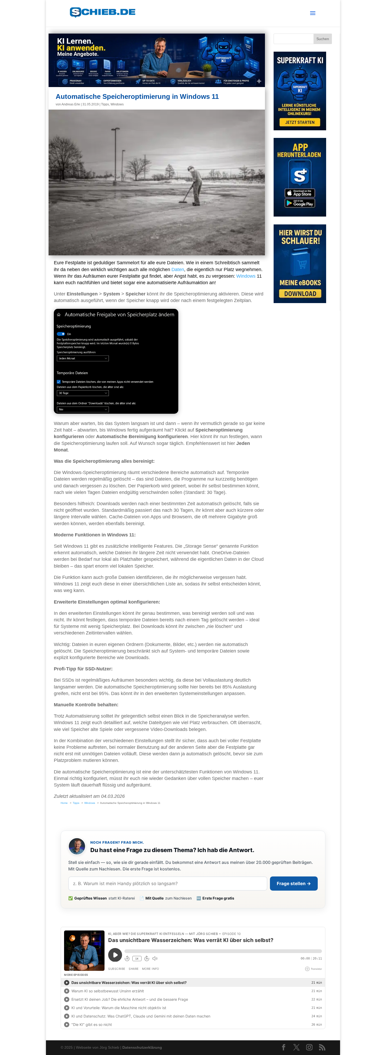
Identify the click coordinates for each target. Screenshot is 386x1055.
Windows (117, 104)
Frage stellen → (294, 883)
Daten (177, 269)
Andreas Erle (70, 104)
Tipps (105, 104)
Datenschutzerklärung (142, 1047)
